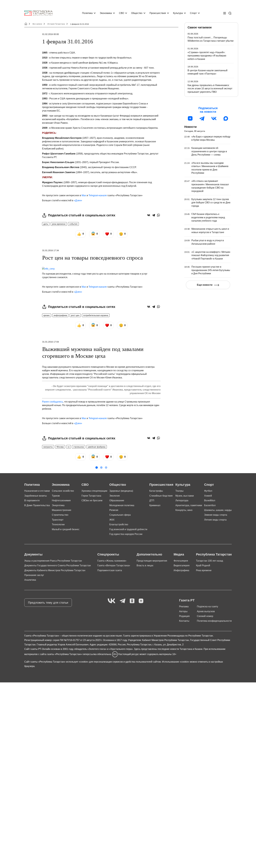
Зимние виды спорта (215, 515)
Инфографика (181, 570)
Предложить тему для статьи (48, 602)
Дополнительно (149, 554)
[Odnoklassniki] (132, 601)
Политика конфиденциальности (214, 621)
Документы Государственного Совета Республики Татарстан (57, 565)
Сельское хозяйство (63, 491)
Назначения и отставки (37, 491)
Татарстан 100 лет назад (209, 560)
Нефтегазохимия (61, 500)
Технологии (58, 524)
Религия (113, 510)
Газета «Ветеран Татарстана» (113, 565)
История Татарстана (56, 24)
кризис (46, 315)
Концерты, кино (183, 510)
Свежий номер (205, 616)
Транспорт (57, 519)
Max (84, 195)
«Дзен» (78, 200)
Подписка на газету (207, 606)
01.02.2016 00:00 (50, 34)
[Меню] (224, 13)
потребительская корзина (95, 315)
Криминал (154, 505)
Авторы (183, 611)
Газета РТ (187, 600)
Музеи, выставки (184, 495)
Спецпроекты (108, 554)
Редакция (184, 616)
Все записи (37, 24)
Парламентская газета (109, 570)
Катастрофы (156, 491)
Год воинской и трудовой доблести (128, 529)
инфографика (60, 315)
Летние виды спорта (215, 519)
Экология (114, 495)
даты (45, 224)
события (73, 224)
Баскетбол (210, 505)
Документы (33, 554)
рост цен (75, 315)
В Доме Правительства (37, 505)
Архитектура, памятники (188, 505)
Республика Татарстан (214, 554)
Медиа (179, 554)
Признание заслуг (34, 575)
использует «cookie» (77, 661)
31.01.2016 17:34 (50, 250)
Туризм (56, 495)
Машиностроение (61, 510)
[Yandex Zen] (141, 601)
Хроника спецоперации (94, 491)
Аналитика (30, 580)
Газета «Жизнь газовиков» (111, 560)
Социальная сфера (120, 515)
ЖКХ (112, 519)
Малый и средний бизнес (65, 529)
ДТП (151, 500)
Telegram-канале (98, 195)
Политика (87, 13)
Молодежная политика (121, 505)
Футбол (208, 491)
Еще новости (204, 285)
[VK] (111, 601)
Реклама (184, 606)
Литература (181, 500)
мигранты (48, 447)
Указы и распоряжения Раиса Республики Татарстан (53, 560)
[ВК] (214, 118)
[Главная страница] (38, 13)
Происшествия (157, 13)
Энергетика (58, 505)
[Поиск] (230, 13)
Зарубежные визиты (35, 495)
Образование (116, 500)
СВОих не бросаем (91, 500)
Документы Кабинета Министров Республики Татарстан (54, 570)
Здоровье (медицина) (121, 491)
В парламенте (32, 500)
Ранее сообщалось (52, 401)
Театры (179, 491)
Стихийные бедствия (161, 495)
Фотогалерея (181, 560)
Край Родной (203, 565)
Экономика (106, 13)
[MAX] (226, 118)
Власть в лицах (145, 565)
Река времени (203, 570)
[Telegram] (153, 215)
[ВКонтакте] (149, 215)
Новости (190, 126)
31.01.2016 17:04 (50, 342)
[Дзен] (190, 118)
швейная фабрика (96, 447)
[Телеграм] (202, 118)
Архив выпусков (206, 611)
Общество (136, 13)
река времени (58, 224)
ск (68, 447)
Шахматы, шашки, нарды (218, 510)
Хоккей (208, 495)
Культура (178, 13)
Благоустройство (118, 524)
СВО (121, 13)
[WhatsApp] (158, 215)
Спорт (193, 13)
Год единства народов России (125, 534)
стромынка (78, 447)
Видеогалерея (181, 565)
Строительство (60, 515)
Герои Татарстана (91, 495)
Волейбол (209, 500)
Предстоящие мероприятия (152, 560)
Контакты (184, 621)
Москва (60, 447)
